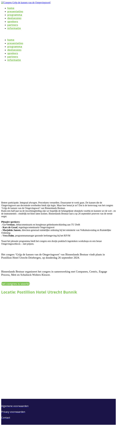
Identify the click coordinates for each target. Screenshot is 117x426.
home (10, 8)
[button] (15, 284)
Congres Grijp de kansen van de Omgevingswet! (27, 34)
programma (14, 14)
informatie (14, 28)
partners (12, 25)
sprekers (12, 21)
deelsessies (14, 18)
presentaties (15, 11)
